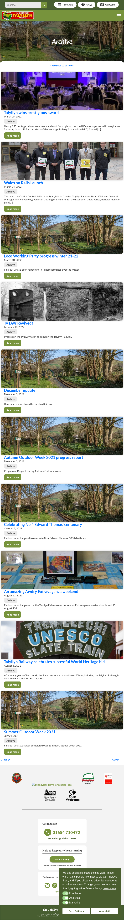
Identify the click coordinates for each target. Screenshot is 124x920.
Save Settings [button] (76, 911)
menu (119, 15)
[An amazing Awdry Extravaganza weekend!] (62, 570)
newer (117, 759)
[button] (65, 893)
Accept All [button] (104, 911)
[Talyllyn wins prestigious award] (62, 91)
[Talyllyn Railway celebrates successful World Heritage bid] (62, 640)
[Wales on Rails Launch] (62, 161)
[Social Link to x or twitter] (54, 887)
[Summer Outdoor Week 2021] (62, 710)
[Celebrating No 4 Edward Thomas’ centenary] (62, 503)
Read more (12, 135)
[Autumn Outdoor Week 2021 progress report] (62, 436)
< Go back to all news (62, 65)
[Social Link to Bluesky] (47, 887)
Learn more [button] (109, 888)
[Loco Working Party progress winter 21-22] (62, 234)
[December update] (62, 368)
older (5, 759)
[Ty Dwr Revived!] (62, 301)
